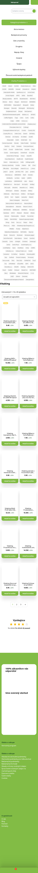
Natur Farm (25, 200)
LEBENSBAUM (18, 181)
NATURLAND (7, 210)
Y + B (32, 273)
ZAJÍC (12, 276)
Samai (25, 238)
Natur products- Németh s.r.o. (14, 203)
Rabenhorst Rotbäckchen (11, 232)
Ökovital (26, 213)
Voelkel (10, 270)
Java (27, 172)
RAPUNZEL (24, 232)
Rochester (20, 235)
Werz (6, 273)
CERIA (17, 121)
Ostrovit (7, 216)
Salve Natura (18, 238)
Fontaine (19, 146)
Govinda (27, 149)
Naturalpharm (10, 206)
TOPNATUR (27, 260)
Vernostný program (9, 745)
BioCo (10, 102)
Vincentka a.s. (8, 267)
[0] (14, 870)
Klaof (24, 175)
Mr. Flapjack (31, 194)
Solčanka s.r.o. (10, 251)
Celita (32, 118)
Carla (26, 118)
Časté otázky (6, 776)
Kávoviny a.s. (8, 175)
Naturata (18, 206)
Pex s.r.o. (19, 222)
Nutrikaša (6, 213)
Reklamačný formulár (9, 764)
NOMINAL (24, 210)
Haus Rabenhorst (9, 159)
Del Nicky (31, 133)
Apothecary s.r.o (21, 92)
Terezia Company (21, 257)
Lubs (25, 181)
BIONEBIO (32, 102)
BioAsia (5, 102)
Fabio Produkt (24, 143)
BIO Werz (32, 99)
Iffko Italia (6, 168)
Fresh (5, 149)
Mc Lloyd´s (25, 184)
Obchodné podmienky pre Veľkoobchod (16, 759)
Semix (8, 245)
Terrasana (30, 257)
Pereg (7, 222)
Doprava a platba (8, 773)
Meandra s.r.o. (23, 187)
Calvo (21, 118)
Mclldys (32, 184)
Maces (31, 181)
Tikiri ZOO (19, 260)
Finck (13, 146)
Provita (18, 229)
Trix (6, 264)
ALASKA (16, 86)
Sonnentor (6, 254)
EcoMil (31, 137)
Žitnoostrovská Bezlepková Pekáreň (14, 279)
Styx (6, 257)
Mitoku (30, 191)
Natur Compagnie (15, 200)
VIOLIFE (16, 267)
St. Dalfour (14, 254)
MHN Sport (9, 191)
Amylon (33, 89)
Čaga (16, 118)
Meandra (14, 187)
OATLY (13, 213)
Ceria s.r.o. (24, 121)
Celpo (12, 121)
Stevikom (22, 254)
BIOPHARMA (7, 105)
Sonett (30, 251)
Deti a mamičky (19, 41)
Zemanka (24, 276)
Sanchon (32, 238)
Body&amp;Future (11, 111)
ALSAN (4, 89)
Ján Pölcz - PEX (19, 172)
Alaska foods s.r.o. (26, 86)
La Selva (17, 178)
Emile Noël (24, 140)
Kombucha (9, 178)
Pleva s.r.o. (7, 225)
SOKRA (33, 248)
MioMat (16, 191)
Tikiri (13, 260)
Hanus (22, 156)
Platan (25, 222)
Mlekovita (6, 194)
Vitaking (23, 267)
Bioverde (14, 108)
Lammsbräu (8, 181)
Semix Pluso (15, 245)
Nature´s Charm (27, 206)
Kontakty (5, 826)
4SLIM (4, 86)
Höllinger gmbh (30, 162)
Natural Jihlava (28, 203)
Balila (23, 95)
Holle (22, 162)
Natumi (31, 197)
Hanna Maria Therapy (13, 156)
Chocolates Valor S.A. (15, 127)
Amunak (18, 89)
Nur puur (31, 210)
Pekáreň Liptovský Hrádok (26, 219)
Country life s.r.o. (8, 133)
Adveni (10, 86)
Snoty (27, 248)
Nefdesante (16, 210)
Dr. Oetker (24, 137)
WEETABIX (32, 270)
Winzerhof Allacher (23, 273)
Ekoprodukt (10, 140)
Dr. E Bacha (16, 137)
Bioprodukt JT (17, 105)
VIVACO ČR (30, 267)
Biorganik (25, 105)
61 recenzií (26, 628)
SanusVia (4, 241)
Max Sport (17, 184)
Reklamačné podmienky (10, 761)
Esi (30, 140)
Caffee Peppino (8, 118)
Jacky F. (5, 172)
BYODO (33, 114)
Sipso (13, 248)
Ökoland (19, 213)
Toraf (34, 260)
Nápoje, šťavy (19, 52)
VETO (31, 264)
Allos (34, 86)
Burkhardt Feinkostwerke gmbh (11, 114)
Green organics (14, 152)
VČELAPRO (20, 264)
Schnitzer (24, 241)
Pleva (30, 222)
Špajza (19, 64)
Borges (20, 111)
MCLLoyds (7, 187)
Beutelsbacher (24, 99)
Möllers (23, 194)
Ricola (5, 235)
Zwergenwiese (30, 279)
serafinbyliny (6, 248)
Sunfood (11, 257)
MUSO (6, 197)
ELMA (17, 140)
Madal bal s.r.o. (8, 184)
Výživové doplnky (19, 69)
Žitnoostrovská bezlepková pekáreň (19, 75)
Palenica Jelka (15, 216)
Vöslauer (16, 270)
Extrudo (16, 143)
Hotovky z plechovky (7, 165)
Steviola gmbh (31, 254)
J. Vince (33, 168)
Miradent (23, 191)
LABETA (29, 178)
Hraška (18, 165)
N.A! (12, 197)
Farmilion (33, 143)
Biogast (17, 102)
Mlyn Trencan (15, 194)
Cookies (4, 778)
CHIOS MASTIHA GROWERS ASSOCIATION (13, 124)
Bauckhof (29, 95)
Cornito (24, 130)
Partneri (5, 824)
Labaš (23, 178)
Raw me (31, 232)
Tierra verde (6, 260)
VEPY (26, 264)
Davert (25, 133)
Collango (26, 127)
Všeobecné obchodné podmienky (14, 757)
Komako (30, 175)
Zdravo (18, 276)
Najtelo (17, 197)
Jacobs (11, 172)
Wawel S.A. (24, 270)
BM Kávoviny (30, 108)
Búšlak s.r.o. (25, 114)
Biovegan (6, 108)
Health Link (20, 159)
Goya (33, 149)
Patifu (6, 219)
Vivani (4, 270)
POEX (13, 225)
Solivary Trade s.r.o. (21, 251)
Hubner (24, 165)
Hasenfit (29, 156)
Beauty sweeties (7, 99)
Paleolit (23, 216)
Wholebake (13, 273)
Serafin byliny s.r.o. (26, 245)
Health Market (29, 159)
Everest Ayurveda (7, 143)
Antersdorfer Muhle (9, 92)
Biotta (32, 105)
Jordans (32, 172)
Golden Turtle (18, 149)
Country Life (31, 130)
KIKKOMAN (18, 175)
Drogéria (19, 46)
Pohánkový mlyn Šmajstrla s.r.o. (25, 225)
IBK (29, 165)
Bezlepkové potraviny (19, 35)
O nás (4, 819)
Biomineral (24, 102)
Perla (12, 222)
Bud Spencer (28, 111)
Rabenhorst (25, 229)
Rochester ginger (29, 235)
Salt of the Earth (8, 238)
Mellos (31, 187)
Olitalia (32, 213)
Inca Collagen (15, 168)
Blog (3, 821)
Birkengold (22, 108)
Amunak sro (26, 89)
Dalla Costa (18, 133)
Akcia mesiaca (19, 29)
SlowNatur (20, 248)
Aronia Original (10, 95)
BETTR (16, 99)
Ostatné (19, 58)
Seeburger (33, 241)
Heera (5, 162)
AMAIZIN (10, 89)
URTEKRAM (12, 264)
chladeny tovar (32, 124)
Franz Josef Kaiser (28, 146)
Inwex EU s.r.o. (25, 168)
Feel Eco (7, 146)
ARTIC (18, 95)
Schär (11, 241)
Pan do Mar (30, 216)
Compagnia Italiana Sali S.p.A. (11, 130)
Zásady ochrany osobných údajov (14, 766)
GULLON (31, 152)
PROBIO (12, 229)
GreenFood (24, 152)
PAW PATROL (13, 219)
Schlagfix (17, 241)
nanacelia (24, 197)
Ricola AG (12, 235)
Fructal (11, 149)
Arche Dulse (31, 92)
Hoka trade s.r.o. (14, 162)
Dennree (8, 137)
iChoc (34, 165)
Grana (6, 152)
